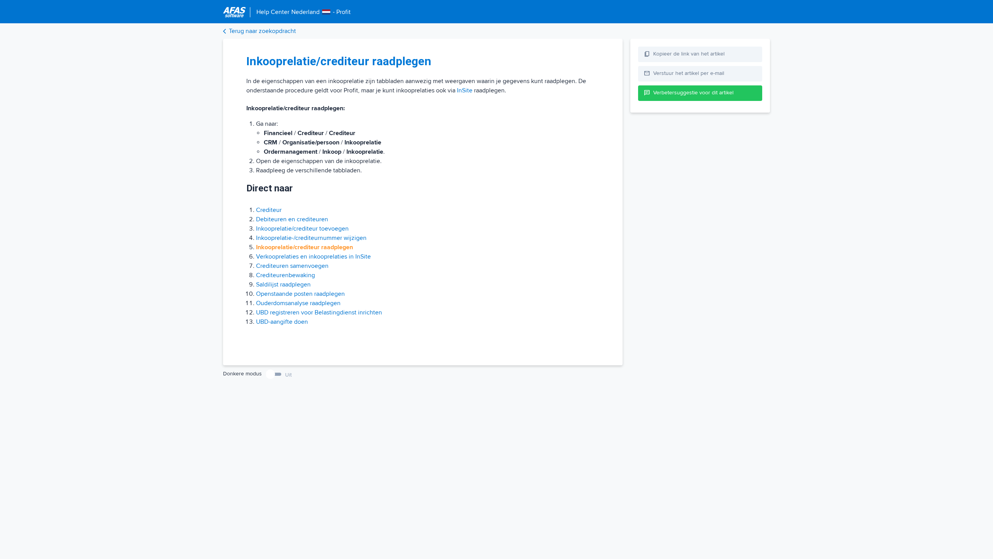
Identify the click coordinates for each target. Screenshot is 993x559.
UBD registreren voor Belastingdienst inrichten (319, 312)
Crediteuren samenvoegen (292, 266)
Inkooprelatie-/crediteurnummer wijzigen (311, 238)
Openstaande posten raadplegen (300, 294)
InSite (464, 90)
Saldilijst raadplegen (283, 284)
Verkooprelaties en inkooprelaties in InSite (313, 256)
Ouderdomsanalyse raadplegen (298, 303)
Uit (288, 375)
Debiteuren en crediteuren (292, 219)
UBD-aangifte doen (282, 322)
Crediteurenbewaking (285, 275)
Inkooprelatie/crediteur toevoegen (302, 229)
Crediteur (269, 210)
